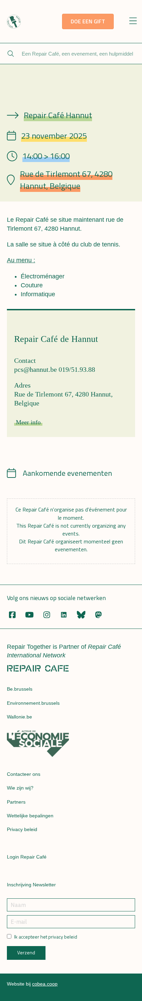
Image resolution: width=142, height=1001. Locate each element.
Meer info (28, 422)
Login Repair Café (27, 857)
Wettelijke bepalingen (30, 815)
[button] (133, 21)
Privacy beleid (22, 829)
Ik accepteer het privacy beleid (45, 936)
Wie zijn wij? (20, 788)
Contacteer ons (23, 774)
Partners (16, 802)
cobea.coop (45, 984)
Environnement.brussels (33, 703)
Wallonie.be (19, 717)
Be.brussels (19, 689)
